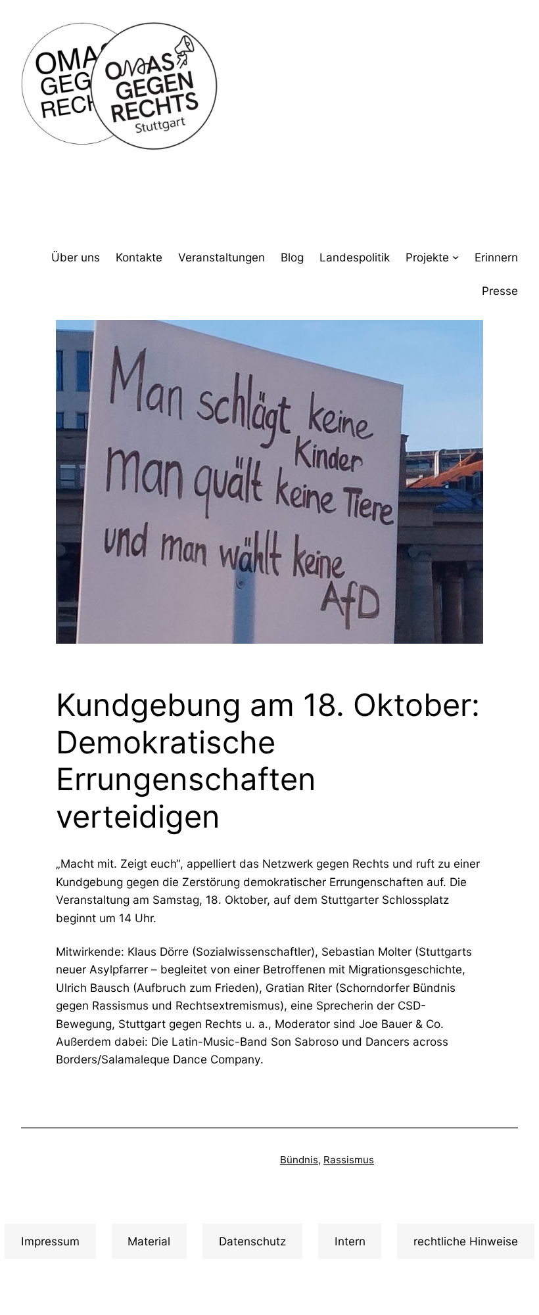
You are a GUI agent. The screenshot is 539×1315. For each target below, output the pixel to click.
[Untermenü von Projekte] (455, 257)
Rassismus (348, 1159)
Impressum (50, 1241)
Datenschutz (252, 1241)
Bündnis (299, 1159)
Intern (350, 1241)
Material (149, 1241)
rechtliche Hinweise (465, 1241)
